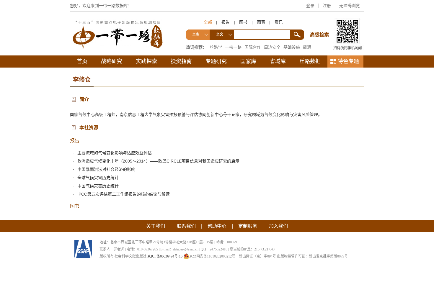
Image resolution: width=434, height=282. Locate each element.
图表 (261, 22)
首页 (82, 61)
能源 (307, 47)
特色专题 (348, 61)
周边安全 (272, 47)
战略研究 (111, 61)
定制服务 (247, 226)
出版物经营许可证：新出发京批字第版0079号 (312, 256)
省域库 (278, 61)
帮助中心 (217, 226)
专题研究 (216, 61)
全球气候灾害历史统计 (98, 177)
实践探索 (146, 61)
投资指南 (181, 61)
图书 (243, 22)
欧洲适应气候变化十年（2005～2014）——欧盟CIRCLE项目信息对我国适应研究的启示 (158, 161)
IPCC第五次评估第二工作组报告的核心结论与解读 (123, 194)
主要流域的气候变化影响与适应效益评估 (114, 152)
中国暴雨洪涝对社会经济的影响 (106, 169)
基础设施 (291, 47)
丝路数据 (310, 61)
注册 (327, 5)
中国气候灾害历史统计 (98, 185)
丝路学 (216, 47)
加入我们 (278, 226)
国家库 (248, 61)
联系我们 (186, 226)
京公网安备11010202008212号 (212, 256)
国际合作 (252, 47)
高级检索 (320, 24)
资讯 (279, 22)
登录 (310, 5)
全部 (208, 22)
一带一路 (233, 47)
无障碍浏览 (349, 5)
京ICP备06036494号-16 (164, 256)
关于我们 (155, 226)
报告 (225, 22)
